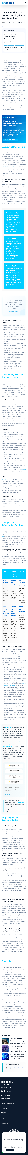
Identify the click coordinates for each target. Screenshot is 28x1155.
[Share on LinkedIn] (9, 56)
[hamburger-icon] (25, 2)
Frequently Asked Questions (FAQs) (13, 47)
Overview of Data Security (11, 39)
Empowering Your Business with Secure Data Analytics (12, 35)
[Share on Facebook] (3, 56)
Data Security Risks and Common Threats (12, 41)
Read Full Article (13, 311)
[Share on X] (6, 56)
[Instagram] (7, 1091)
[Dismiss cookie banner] (23, 1134)
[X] (10, 1091)
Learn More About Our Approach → (11, 793)
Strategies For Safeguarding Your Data (14, 45)
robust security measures (9, 166)
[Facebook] (4, 1091)
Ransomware (5, 479)
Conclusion (7, 49)
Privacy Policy (19, 1143)
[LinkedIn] (2, 1091)
